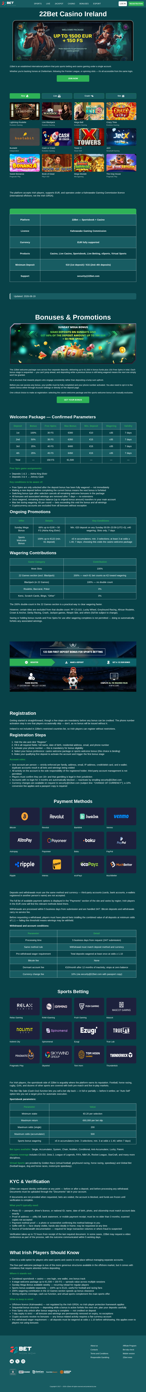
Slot (119, 96)
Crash (87, 96)
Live (55, 96)
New (23, 96)
